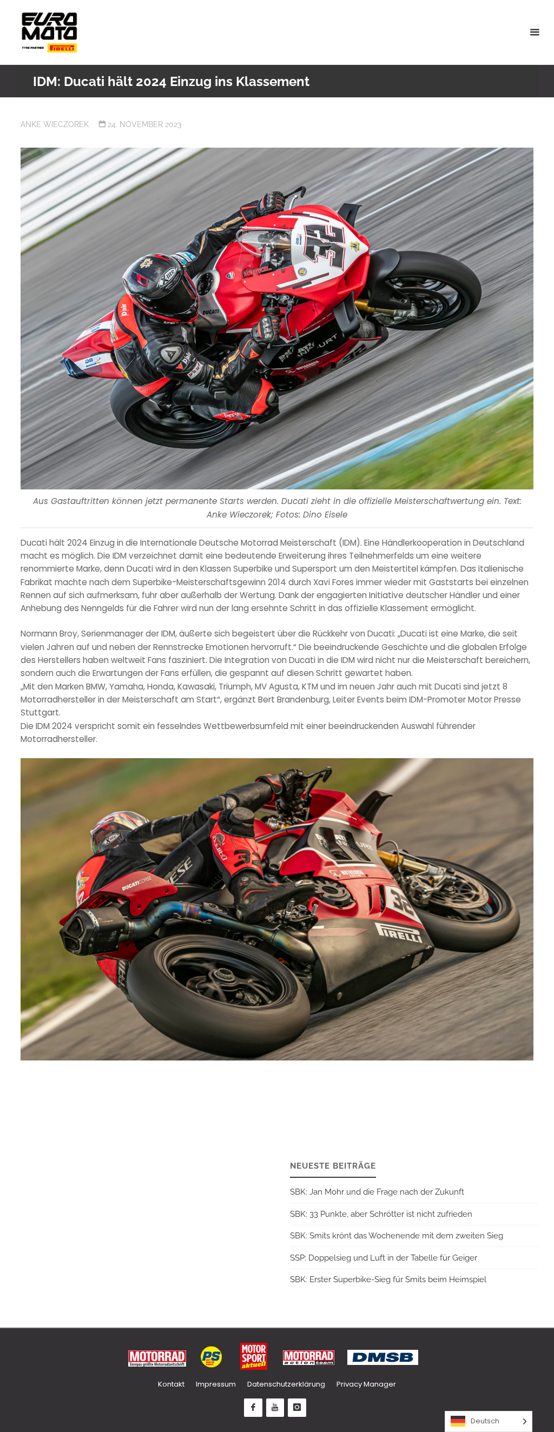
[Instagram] (297, 1407)
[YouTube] (275, 1407)
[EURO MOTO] (49, 32)
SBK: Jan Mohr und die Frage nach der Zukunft (377, 1192)
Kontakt (171, 1384)
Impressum (216, 1384)
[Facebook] (253, 1407)
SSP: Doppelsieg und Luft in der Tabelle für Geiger (383, 1258)
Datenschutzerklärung (286, 1384)
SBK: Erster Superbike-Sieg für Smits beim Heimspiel (388, 1279)
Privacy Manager (366, 1384)
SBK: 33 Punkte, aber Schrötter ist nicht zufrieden (381, 1214)
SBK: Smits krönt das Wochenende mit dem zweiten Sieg (396, 1236)
